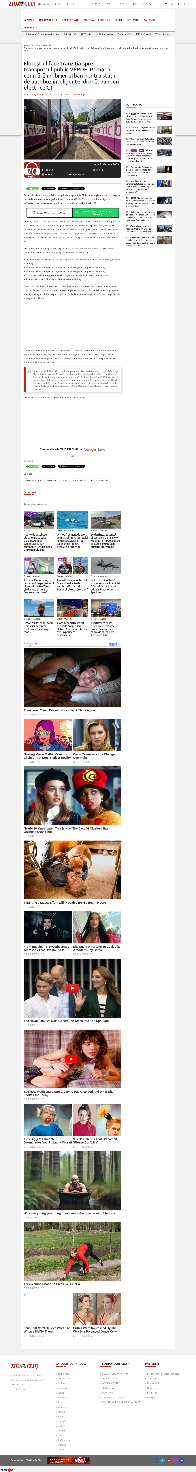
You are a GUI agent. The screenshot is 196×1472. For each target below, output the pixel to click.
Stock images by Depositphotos (163, 1373)
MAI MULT (29, 27)
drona (65, 480)
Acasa (29, 45)
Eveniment (133, 20)
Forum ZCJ (63, 1416)
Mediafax (152, 1392)
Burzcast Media (109, 1467)
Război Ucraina (105, 34)
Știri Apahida (164, 34)
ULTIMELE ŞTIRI (49, 20)
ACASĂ (30, 20)
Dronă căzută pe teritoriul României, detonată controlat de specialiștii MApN (38, 627)
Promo (61, 1449)
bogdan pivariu (52, 480)
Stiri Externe (64, 1440)
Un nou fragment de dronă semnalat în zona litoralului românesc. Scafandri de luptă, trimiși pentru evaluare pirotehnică (72, 540)
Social (61, 1392)
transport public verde (99, 480)
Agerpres (152, 1397)
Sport (118, 20)
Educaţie (62, 1421)
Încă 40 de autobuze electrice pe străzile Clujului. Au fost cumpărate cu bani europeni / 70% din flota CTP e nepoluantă (38, 542)
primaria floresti (79, 480)
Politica (62, 1383)
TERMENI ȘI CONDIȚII (114, 1397)
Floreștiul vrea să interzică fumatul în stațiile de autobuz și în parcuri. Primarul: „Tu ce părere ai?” (72, 585)
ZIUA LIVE (71, 34)
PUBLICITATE (109, 1378)
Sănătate (150, 20)
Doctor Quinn (154, 1383)
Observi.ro (152, 1388)
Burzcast (95, 1467)
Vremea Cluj (126, 34)
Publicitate (110, 4)
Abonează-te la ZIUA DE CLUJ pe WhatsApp (97, 212)
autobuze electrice (33, 480)
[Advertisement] (72, 324)
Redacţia (96, 4)
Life (60, 1435)
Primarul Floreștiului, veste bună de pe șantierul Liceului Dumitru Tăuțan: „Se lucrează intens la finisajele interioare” (39, 586)
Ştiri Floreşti (145, 34)
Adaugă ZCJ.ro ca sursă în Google (51, 212)
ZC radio (87, 34)
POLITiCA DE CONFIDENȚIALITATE (121, 1402)
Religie (61, 1430)
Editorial (62, 1444)
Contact (124, 4)
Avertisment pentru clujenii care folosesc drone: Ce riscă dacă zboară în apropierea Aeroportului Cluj (102, 629)
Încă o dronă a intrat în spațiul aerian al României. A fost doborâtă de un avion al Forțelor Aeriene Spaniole (105, 586)
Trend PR (152, 1378)
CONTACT (107, 1392)
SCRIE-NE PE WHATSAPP (115, 1373)
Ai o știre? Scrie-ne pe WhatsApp (43, 34)
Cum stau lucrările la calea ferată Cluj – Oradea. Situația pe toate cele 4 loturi (140, 141)
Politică (89, 20)
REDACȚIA (108, 1388)
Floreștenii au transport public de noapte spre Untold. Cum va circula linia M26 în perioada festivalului (72, 629)
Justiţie (61, 1411)
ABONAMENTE (110, 1383)
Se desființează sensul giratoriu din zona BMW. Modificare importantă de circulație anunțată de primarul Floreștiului (105, 540)
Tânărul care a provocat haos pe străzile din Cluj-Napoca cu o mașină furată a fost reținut (140, 229)
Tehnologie (63, 1373)
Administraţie (70, 20)
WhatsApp (140, 4)
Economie (104, 20)
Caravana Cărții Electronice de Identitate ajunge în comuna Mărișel (140, 130)
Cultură (61, 1425)
